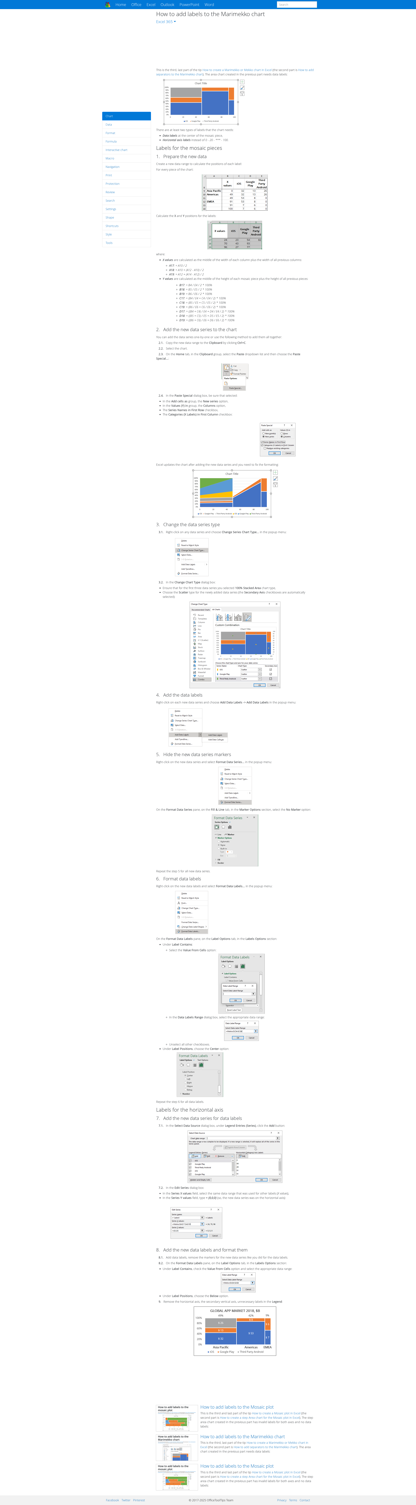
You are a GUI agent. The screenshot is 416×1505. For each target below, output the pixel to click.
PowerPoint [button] (189, 4)
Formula (111, 141)
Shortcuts (112, 226)
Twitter (126, 1500)
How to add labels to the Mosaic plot (237, 1407)
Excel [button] (151, 4)
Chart (109, 116)
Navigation (113, 167)
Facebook (112, 1500)
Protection (113, 184)
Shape (110, 217)
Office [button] (136, 4)
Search (110, 200)
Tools (109, 243)
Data (109, 124)
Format (110, 133)
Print (109, 175)
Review (110, 192)
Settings (111, 209)
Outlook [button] (167, 4)
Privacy (281, 1500)
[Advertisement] (126, 60)
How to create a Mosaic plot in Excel (276, 1413)
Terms (293, 1500)
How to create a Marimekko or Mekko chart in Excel (237, 70)
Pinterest (139, 1500)
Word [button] (209, 4)
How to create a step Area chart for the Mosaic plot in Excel (259, 1418)
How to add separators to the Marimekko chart (265, 1447)
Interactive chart (116, 150)
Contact (305, 1500)
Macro (110, 158)
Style (109, 234)
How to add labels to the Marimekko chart (242, 1436)
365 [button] (169, 21)
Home (121, 4)
